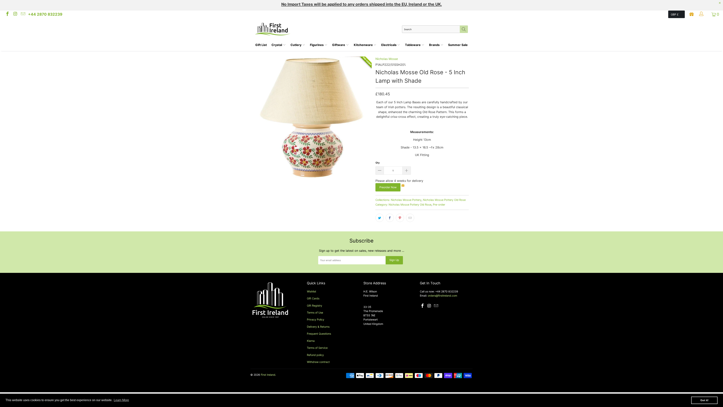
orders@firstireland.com (442, 295)
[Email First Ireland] (22, 14)
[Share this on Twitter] (379, 218)
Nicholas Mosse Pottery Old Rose (444, 199)
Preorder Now (388, 187)
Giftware (339, 45)
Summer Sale (458, 45)
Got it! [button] (704, 400)
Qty (377, 162)
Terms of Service (317, 347)
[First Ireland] (328, 29)
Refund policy (315, 355)
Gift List (261, 45)
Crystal (277, 45)
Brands (434, 45)
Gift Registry (314, 305)
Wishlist (311, 291)
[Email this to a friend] (410, 218)
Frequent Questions (319, 333)
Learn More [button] (121, 400)
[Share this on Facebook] (390, 218)
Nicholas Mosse (386, 59)
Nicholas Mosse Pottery (406, 199)
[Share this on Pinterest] (400, 218)
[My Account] (701, 14)
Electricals (389, 45)
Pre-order (439, 204)
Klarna (311, 340)
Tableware (413, 45)
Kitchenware (364, 45)
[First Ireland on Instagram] (14, 14)
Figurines (317, 45)
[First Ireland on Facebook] (7, 14)
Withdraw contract (318, 361)
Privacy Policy (315, 319)
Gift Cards (313, 298)
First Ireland (268, 374)
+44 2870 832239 (45, 14)
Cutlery (296, 45)
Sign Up (394, 260)
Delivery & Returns (318, 326)
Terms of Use (315, 312)
